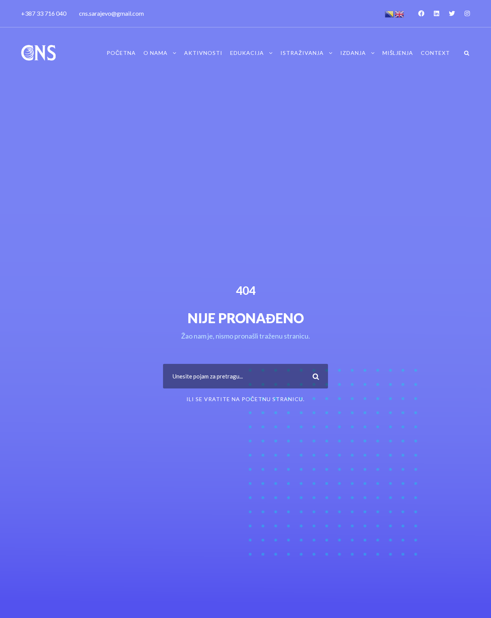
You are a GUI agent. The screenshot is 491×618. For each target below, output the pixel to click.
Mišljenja (397, 53)
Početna (121, 53)
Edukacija (247, 53)
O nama (155, 53)
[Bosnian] (390, 13)
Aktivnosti (203, 53)
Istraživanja (302, 53)
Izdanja (353, 53)
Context (435, 53)
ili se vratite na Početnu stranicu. (245, 399)
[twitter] (452, 13)
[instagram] (467, 13)
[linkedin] (436, 13)
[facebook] (421, 13)
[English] (400, 13)
